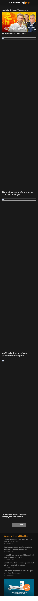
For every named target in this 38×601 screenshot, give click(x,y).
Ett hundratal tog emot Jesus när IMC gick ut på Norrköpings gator (18, 572)
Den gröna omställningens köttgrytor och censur (14, 515)
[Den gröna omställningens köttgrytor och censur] (19, 436)
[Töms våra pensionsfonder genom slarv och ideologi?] (19, 113)
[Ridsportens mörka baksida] (19, 22)
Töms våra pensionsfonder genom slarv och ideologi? (18, 193)
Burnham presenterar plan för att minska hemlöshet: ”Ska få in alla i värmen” (18, 548)
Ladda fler (19, 525)
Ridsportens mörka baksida (15, 33)
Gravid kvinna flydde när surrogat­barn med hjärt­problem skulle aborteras (19, 564)
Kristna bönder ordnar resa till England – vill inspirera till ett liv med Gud (19, 556)
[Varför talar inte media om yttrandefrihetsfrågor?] (19, 275)
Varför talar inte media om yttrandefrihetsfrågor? (14, 354)
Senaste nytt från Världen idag (16, 536)
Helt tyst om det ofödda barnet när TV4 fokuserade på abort (18, 540)
